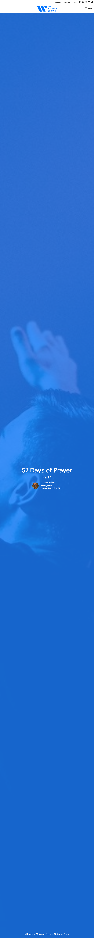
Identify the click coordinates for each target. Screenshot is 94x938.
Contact (58, 2)
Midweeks (29, 934)
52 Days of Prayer (43, 934)
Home (75, 2)
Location (67, 2)
